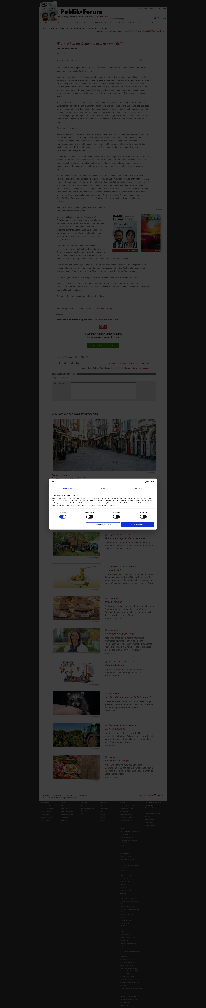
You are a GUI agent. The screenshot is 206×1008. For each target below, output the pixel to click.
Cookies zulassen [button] (137, 525)
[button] (62, 512)
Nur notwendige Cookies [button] (103, 525)
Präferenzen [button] (89, 512)
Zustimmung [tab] (67, 489)
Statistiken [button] (116, 512)
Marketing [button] (143, 512)
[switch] (89, 517)
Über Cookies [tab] (138, 489)
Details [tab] (103, 489)
